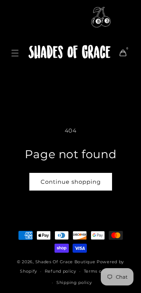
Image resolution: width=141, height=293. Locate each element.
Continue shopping (71, 181)
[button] (15, 53)
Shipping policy (74, 282)
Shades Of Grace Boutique (66, 261)
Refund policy (60, 271)
